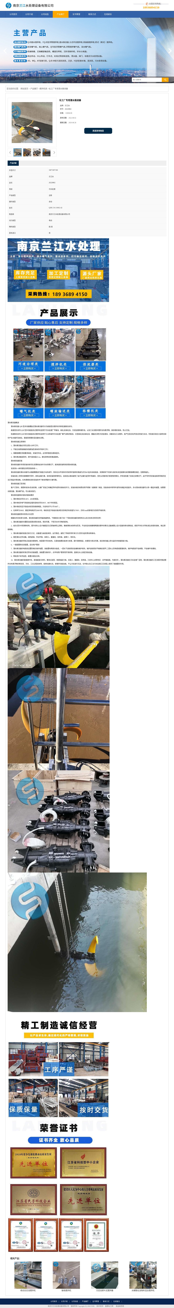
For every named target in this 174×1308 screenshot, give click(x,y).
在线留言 (108, 14)
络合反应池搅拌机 (28, 1290)
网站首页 (24, 89)
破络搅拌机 (66, 1290)
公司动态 (45, 14)
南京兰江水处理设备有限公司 (58, 1306)
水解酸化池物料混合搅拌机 (143, 1290)
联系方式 (92, 14)
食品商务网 (120, 1306)
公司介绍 (29, 14)
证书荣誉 (76, 14)
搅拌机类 (43, 89)
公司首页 (13, 14)
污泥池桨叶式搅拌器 (104, 1290)
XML (93, 1306)
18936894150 (151, 7)
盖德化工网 (109, 1306)
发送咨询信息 (98, 131)
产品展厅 (60, 14)
